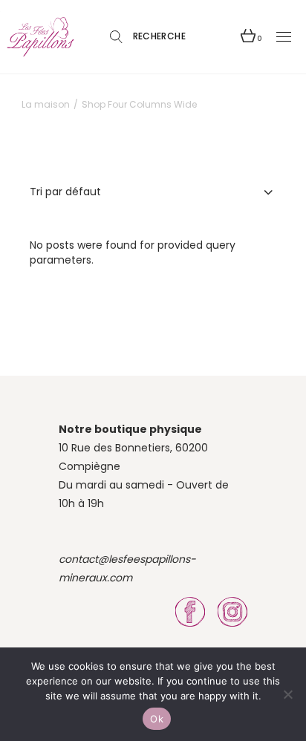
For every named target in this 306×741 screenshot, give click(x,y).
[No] (287, 694)
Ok (156, 719)
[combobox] (153, 191)
